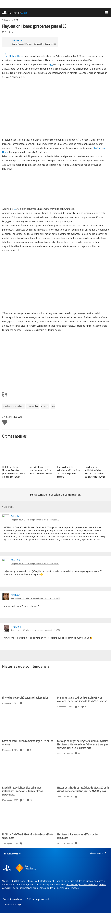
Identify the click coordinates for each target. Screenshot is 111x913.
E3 (51, 64)
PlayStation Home (13, 56)
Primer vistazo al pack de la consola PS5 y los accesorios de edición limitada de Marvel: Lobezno (82, 699)
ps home (45, 406)
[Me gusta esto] (21, 703)
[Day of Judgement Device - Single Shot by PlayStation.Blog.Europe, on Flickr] (24, 198)
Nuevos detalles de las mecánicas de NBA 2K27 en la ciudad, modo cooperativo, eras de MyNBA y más (83, 789)
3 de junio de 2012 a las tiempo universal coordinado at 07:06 (35, 630)
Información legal (12, 904)
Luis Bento (17, 40)
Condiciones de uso (13, 899)
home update (32, 406)
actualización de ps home (13, 406)
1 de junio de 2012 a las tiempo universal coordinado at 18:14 (35, 563)
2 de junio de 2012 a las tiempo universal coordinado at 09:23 (35, 598)
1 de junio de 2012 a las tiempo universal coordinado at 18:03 (35, 519)
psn (53, 406)
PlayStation (17, 12)
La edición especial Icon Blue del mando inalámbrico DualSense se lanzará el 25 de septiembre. (23, 791)
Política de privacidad (38, 899)
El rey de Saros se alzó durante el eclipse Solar (25, 697)
